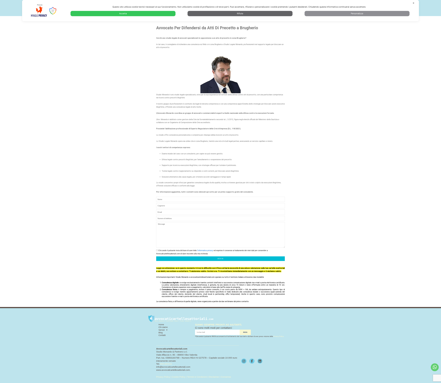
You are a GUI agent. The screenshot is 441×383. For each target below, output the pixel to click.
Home (161, 324)
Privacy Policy (278, 336)
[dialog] (220, 10)
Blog (160, 332)
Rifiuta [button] (240, 13)
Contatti (162, 335)
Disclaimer (214, 377)
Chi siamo (163, 327)
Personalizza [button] (357, 13)
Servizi (161, 330)
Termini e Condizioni (197, 377)
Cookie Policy (178, 377)
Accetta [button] (123, 13)
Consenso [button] (226, 377)
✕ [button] (413, 3)
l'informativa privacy (205, 250)
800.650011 (166, 364)
